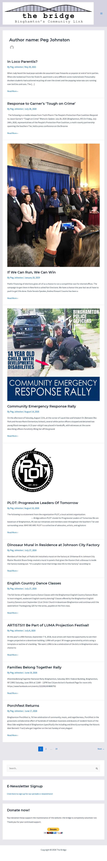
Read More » (12, 91)
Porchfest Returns (23, 706)
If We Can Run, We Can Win (31, 272)
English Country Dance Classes (34, 583)
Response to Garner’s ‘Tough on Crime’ (41, 103)
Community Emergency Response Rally (41, 406)
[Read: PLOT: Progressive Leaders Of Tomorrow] (32, 471)
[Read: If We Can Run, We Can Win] (53, 204)
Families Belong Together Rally (34, 667)
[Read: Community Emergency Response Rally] (53, 354)
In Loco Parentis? (22, 62)
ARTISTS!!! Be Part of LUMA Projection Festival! (48, 625)
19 (56, 748)
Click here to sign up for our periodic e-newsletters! (30, 793)
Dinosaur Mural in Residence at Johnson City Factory (53, 545)
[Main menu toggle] (102, 13)
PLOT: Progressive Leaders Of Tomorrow (42, 503)
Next (101, 748)
